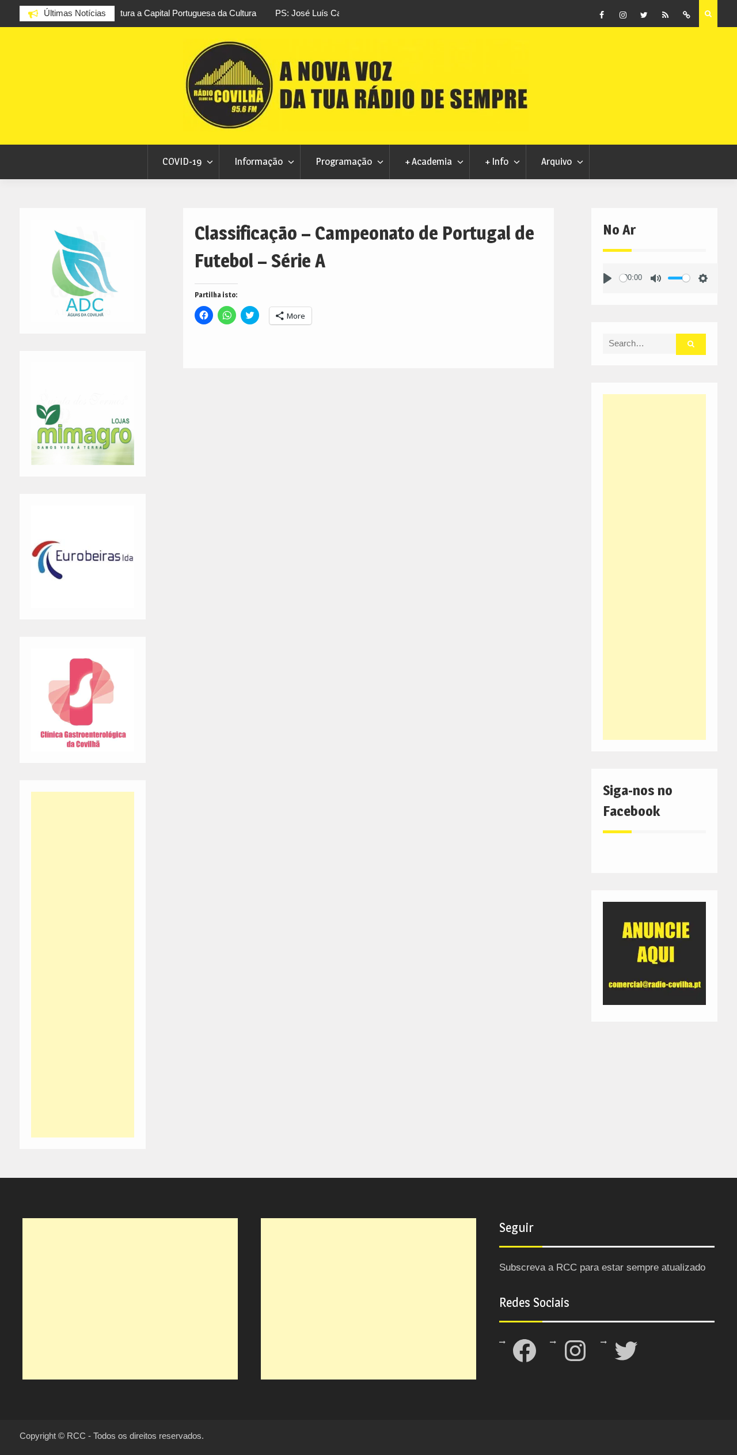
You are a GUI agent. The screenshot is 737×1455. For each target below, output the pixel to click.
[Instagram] (623, 15)
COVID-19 (182, 161)
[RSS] (665, 15)
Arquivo (556, 161)
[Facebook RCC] (601, 15)
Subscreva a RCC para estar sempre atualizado (602, 1267)
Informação (258, 161)
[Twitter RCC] (644, 15)
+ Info (496, 161)
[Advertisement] (654, 567)
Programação (344, 161)
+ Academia (428, 161)
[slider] (623, 278)
